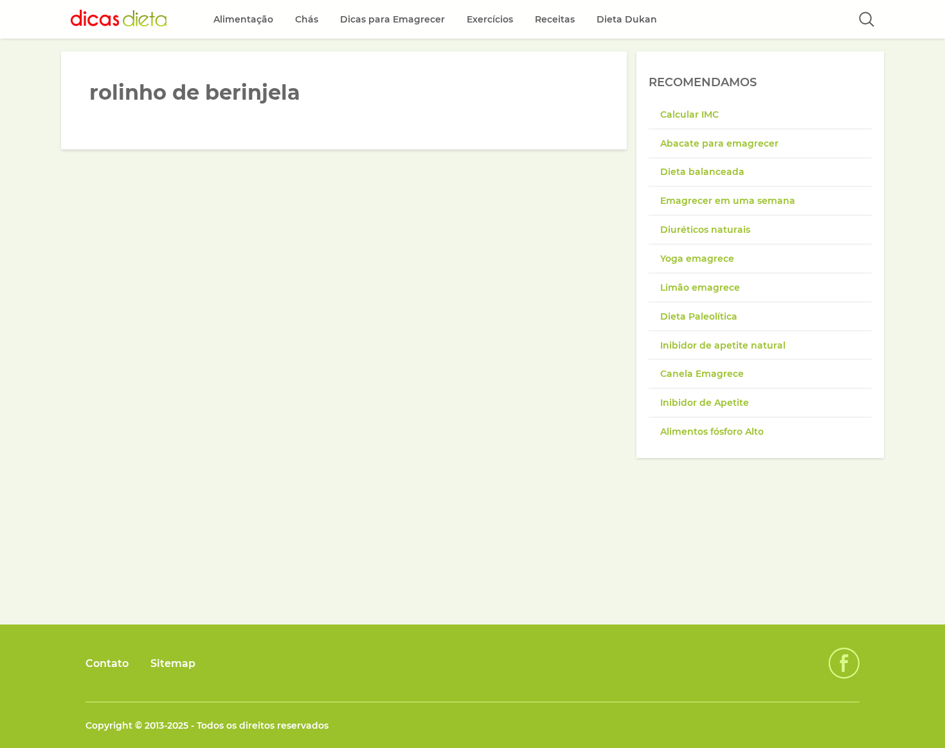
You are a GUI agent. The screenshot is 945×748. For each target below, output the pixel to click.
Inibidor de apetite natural (723, 345)
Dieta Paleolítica (698, 316)
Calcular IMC (689, 114)
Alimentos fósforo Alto (712, 431)
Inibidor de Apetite (704, 402)
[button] (866, 19)
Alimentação (243, 19)
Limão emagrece (700, 287)
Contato (107, 663)
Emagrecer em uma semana (727, 200)
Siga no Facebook (844, 663)
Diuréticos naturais (705, 229)
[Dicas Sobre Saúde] (119, 19)
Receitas (555, 19)
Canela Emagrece (702, 373)
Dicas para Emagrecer (392, 19)
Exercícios (490, 19)
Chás (306, 19)
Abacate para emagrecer (719, 143)
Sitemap (172, 663)
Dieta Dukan (627, 19)
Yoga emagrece (697, 258)
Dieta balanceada (702, 172)
